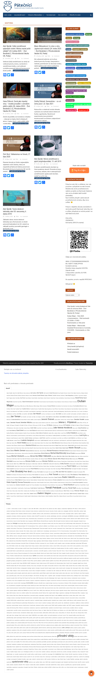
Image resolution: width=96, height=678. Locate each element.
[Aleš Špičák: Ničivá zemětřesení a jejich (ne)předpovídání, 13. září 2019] (48, 145)
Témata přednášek (35, 15)
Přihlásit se (71, 343)
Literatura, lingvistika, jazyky (76, 64)
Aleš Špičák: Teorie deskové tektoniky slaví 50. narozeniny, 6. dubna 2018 (14, 211)
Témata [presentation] (8, 504)
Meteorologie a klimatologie (76, 75)
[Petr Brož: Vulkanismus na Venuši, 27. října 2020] (16, 143)
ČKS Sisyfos (62, 15)
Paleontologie (71, 83)
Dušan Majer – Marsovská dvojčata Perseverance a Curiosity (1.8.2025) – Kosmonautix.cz (79, 328)
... (20, 70)
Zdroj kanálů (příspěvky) (75, 346)
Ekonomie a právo (72, 42)
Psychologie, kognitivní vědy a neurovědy (76, 92)
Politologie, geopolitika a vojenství (78, 87)
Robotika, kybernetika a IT (75, 97)
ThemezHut (89, 363)
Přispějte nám (75, 15)
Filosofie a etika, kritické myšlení (77, 45)
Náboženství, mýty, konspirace (76, 79)
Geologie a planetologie (74, 53)
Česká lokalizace (73, 352)
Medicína (69, 72)
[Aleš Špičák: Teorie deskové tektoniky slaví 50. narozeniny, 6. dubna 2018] (16, 198)
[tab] (7, 388)
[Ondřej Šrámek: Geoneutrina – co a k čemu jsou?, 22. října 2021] (48, 90)
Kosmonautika (71, 60)
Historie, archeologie (73, 57)
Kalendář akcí (19, 15)
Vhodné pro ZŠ (83, 110)
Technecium (50, 15)
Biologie (88, 34)
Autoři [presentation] (8, 388)
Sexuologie (70, 100)
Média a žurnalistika (84, 68)
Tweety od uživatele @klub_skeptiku (16, 373)
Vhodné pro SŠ (71, 110)
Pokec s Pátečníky (84, 83)
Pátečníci (23, 5)
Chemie (68, 38)
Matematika (70, 68)
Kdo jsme (7, 15)
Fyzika (68, 49)
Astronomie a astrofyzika (75, 34)
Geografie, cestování (80, 49)
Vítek (18, 58)
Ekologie (77, 38)
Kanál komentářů (73, 349)
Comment (26, 58)
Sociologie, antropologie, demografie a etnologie (78, 105)
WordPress (69, 363)
